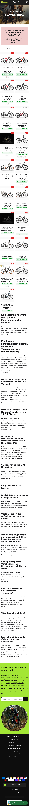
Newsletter (14, 770)
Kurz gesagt (14, 766)
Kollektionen (17, 11)
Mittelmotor (16, 412)
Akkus (12, 522)
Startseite (10, 11)
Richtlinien (14, 762)
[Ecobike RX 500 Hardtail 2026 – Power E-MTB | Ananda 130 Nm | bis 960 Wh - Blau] (8, 76)
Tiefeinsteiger (8, 349)
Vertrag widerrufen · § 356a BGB (14, 797)
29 (2, 414)
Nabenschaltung (10, 351)
